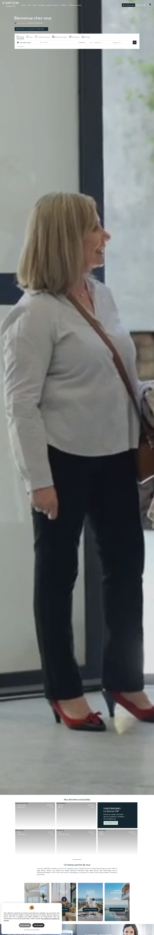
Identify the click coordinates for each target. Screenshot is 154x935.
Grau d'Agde (65, 870)
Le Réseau (63, 5)
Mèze (91, 870)
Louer (29, 5)
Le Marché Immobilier (74, 5)
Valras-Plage (107, 870)
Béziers (49, 870)
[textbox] (58, 42)
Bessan (43, 870)
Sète (100, 870)
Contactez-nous (129, 5)
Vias (113, 870)
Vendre (34, 5)
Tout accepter (38, 925)
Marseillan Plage (83, 870)
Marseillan (73, 870)
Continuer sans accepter (31, 930)
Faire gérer (41, 5)
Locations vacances (52, 5)
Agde (38, 870)
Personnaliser (25, 925)
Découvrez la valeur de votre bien (30, 29)
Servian (96, 870)
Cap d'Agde (56, 870)
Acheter (23, 5)
